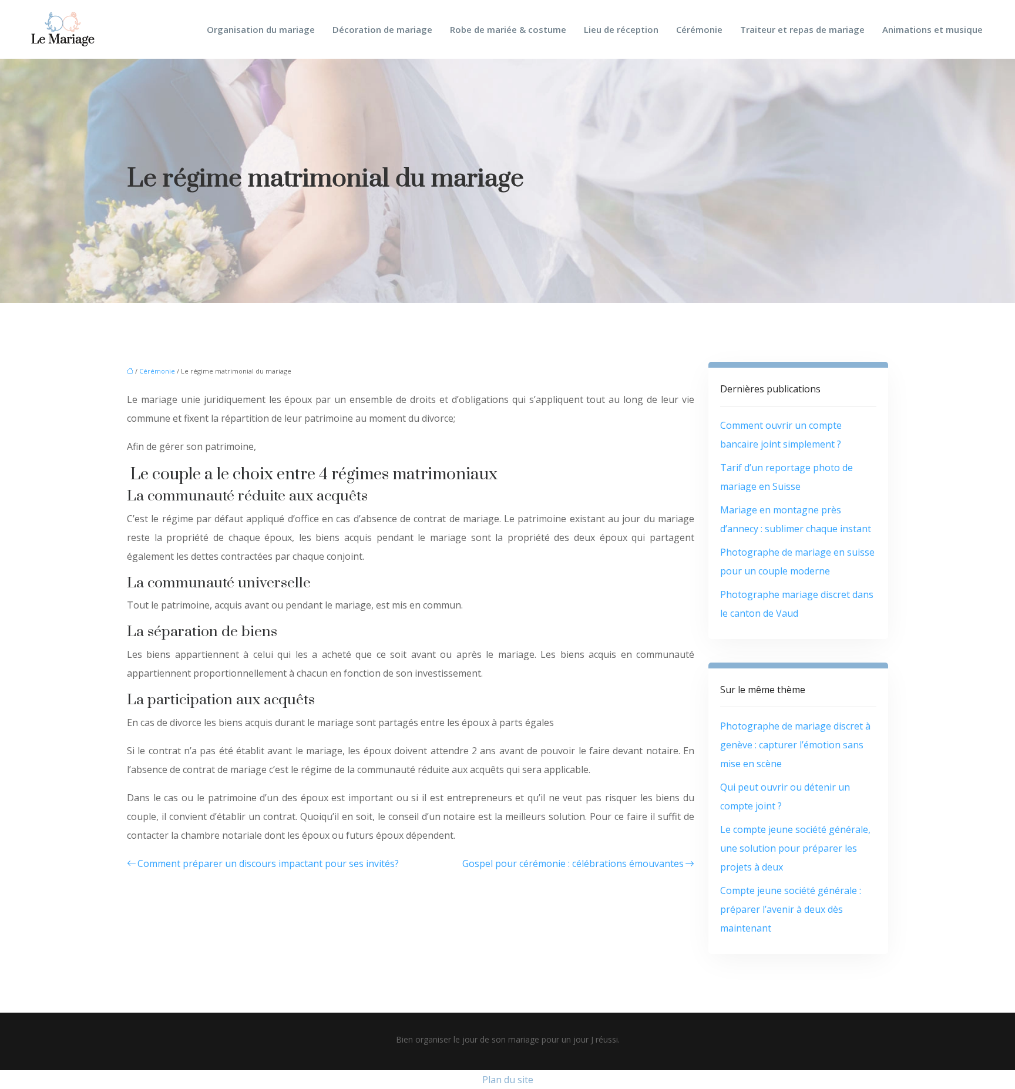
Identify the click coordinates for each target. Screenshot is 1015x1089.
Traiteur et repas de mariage (802, 29)
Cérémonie (699, 29)
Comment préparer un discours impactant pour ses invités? (268, 863)
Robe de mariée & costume (508, 29)
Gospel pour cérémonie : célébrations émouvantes (573, 863)
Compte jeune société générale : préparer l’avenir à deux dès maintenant (790, 909)
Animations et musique (932, 29)
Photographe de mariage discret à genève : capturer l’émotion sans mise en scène (795, 745)
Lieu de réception (621, 29)
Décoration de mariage (382, 29)
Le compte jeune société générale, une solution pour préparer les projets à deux (795, 848)
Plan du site (507, 1079)
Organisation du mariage (261, 29)
